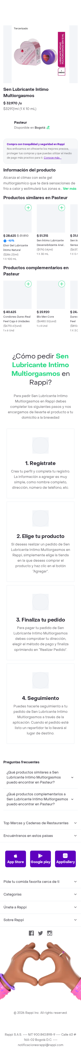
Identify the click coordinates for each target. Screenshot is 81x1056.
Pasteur (20, 122)
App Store (15, 862)
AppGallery (65, 862)
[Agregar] (28, 207)
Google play (40, 862)
